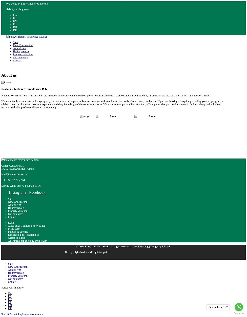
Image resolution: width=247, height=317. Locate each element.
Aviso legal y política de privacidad (26, 225)
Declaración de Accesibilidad (23, 234)
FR (14, 24)
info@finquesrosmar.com (34, 3)
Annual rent (19, 48)
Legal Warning (141, 246)
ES (14, 18)
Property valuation (23, 54)
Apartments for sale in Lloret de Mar (27, 240)
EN (15, 21)
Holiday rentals (21, 51)
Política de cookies (18, 231)
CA (15, 15)
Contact (17, 60)
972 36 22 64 (13, 3)
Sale (15, 42)
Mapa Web (14, 228)
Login (11, 222)
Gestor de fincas (16, 237)
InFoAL (166, 246)
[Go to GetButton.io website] (239, 313)
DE (15, 30)
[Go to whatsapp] (239, 307)
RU (15, 27)
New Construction (23, 45)
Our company (20, 57)
